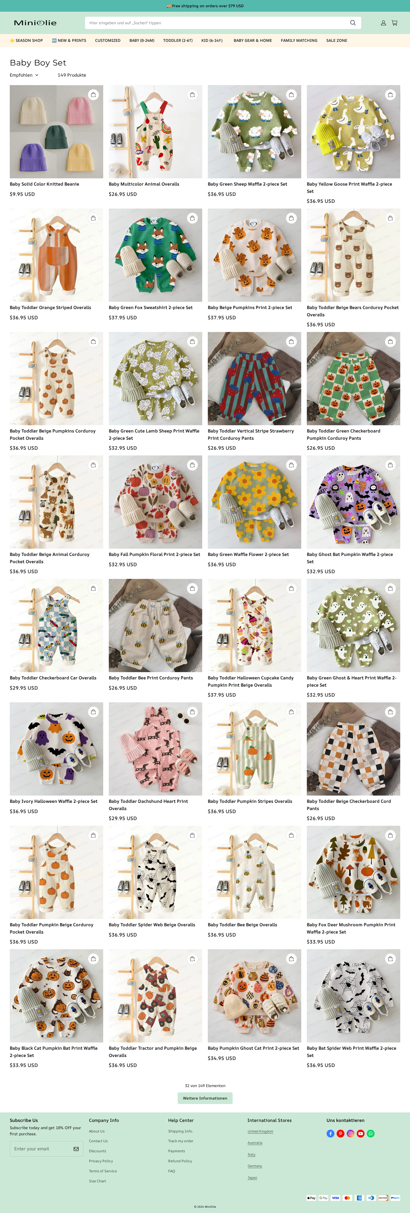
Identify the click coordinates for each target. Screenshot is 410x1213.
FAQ (171, 1170)
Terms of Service (103, 1170)
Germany (255, 1165)
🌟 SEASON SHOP (26, 40)
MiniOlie (210, 1207)
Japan (252, 1177)
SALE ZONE (336, 40)
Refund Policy (180, 1160)
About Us (97, 1131)
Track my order (180, 1140)
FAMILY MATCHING (299, 40)
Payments (176, 1150)
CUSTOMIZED (107, 40)
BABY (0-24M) (141, 40)
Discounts (97, 1150)
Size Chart (97, 1180)
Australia (255, 1142)
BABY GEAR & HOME (253, 40)
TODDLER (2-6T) (177, 40)
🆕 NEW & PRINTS (69, 40)
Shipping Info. (180, 1131)
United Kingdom (260, 1131)
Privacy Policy (101, 1160)
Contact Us (98, 1140)
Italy (251, 1154)
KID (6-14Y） (213, 40)
